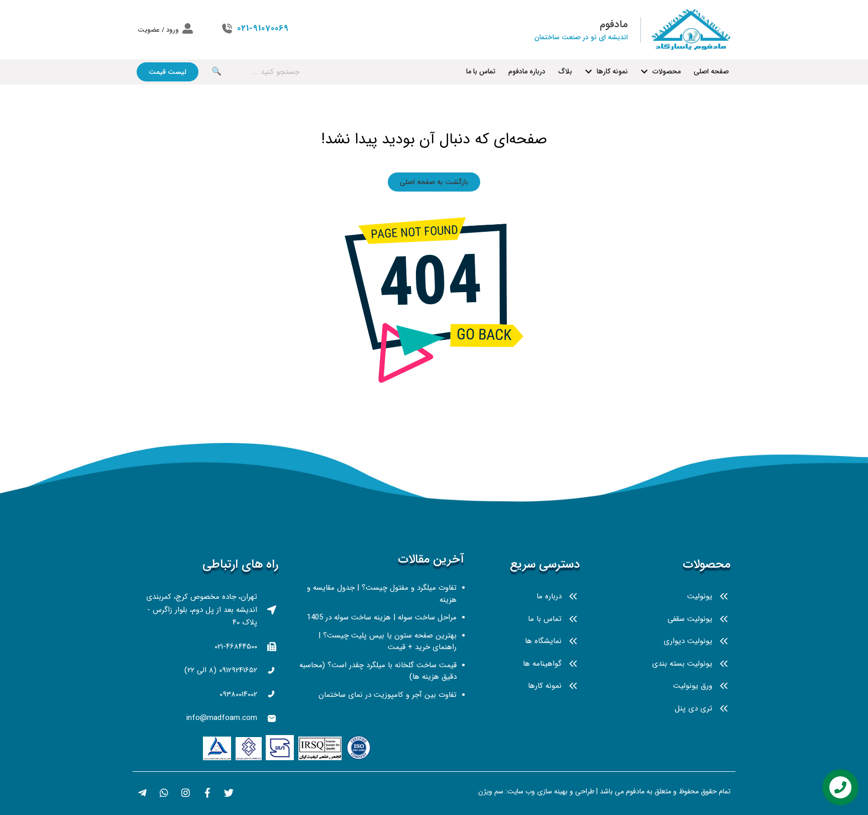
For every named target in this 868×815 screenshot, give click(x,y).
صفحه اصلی (711, 71)
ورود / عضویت (158, 30)
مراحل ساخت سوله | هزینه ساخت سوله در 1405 (382, 617)
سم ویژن (490, 791)
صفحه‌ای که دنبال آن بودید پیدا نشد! (434, 139)
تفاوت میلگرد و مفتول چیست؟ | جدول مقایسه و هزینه (382, 594)
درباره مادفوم (527, 71)
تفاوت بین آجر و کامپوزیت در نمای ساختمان (387, 695)
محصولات (667, 71)
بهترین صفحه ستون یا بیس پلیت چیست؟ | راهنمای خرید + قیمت (387, 641)
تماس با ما (480, 71)
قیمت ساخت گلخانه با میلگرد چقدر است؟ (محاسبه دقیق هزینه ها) (378, 671)
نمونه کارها (612, 71)
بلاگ (565, 71)
